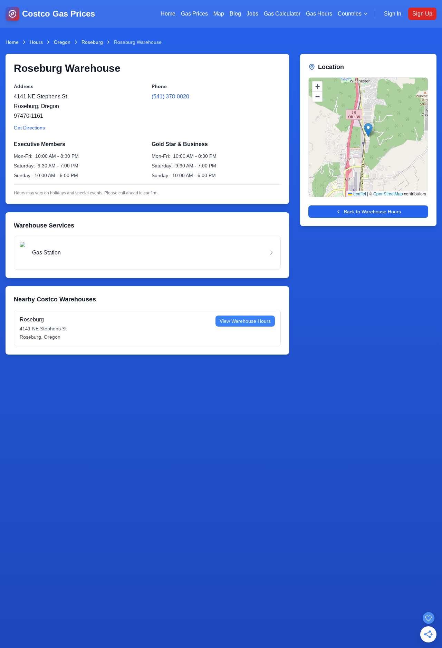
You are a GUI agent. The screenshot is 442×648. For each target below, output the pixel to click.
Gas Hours (319, 14)
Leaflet (359, 193)
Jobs (252, 14)
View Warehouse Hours (245, 321)
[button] (368, 130)
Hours (36, 42)
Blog (235, 14)
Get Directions (29, 127)
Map (218, 14)
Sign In (392, 14)
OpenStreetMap (388, 193)
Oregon (62, 42)
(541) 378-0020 (170, 96)
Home (168, 14)
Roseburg (92, 42)
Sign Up (422, 14)
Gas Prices (194, 14)
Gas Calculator (282, 14)
